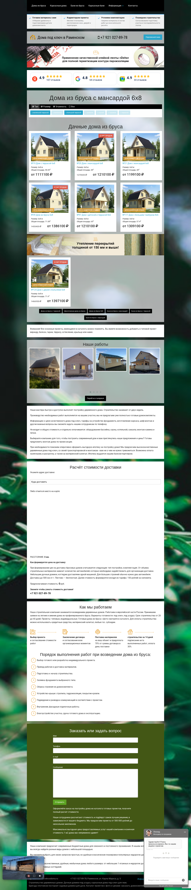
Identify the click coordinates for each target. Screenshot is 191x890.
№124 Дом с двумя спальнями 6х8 (48, 290)
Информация (115, 5)
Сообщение (58, 767)
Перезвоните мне (153, 37)
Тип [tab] (36, 106)
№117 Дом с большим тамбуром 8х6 (140, 215)
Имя (55, 736)
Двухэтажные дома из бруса (74, 311)
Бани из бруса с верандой (95, 318)
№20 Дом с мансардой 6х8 (90, 163)
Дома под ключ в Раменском (60, 37)
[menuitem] (38, 5)
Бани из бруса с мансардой (117, 311)
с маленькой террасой (40, 113)
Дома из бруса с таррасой (50, 311)
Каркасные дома (58, 5)
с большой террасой (73, 113)
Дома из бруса (39, 5)
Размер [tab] (47, 106)
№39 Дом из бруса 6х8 (42, 215)
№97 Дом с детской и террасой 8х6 (94, 215)
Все (73, 106)
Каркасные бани (96, 5)
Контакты (133, 5)
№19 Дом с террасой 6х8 (43, 163)
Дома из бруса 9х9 (96, 311)
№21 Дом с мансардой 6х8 (136, 163)
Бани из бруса (77, 5)
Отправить (59, 802)
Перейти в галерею (95, 398)
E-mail (55, 757)
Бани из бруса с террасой (140, 311)
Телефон (56, 746)
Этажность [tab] (60, 106)
